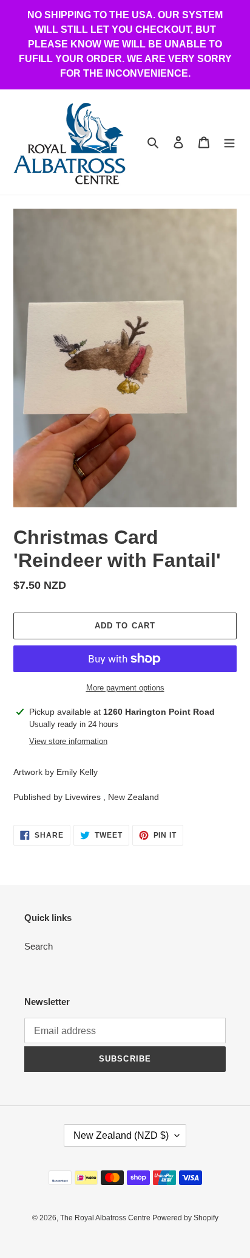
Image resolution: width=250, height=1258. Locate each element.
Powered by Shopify (185, 1218)
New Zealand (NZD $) (121, 1135)
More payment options (125, 687)
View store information (68, 741)
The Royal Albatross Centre (106, 1218)
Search (38, 946)
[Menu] (229, 142)
